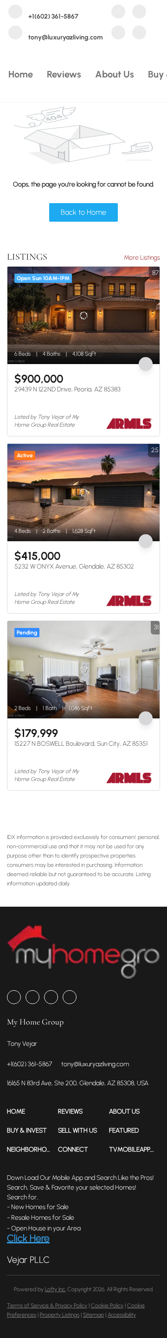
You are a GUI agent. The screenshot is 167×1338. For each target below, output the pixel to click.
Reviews (64, 74)
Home (20, 74)
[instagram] (118, 34)
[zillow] (139, 13)
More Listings (142, 258)
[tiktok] (139, 34)
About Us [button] (114, 74)
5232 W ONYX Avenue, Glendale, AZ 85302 (74, 566)
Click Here (28, 1238)
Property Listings (59, 1315)
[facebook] (118, 13)
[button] (32, 1111)
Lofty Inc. (55, 1289)
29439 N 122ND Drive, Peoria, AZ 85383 (67, 389)
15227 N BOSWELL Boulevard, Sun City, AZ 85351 (81, 744)
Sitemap (93, 1315)
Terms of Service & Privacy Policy (47, 1305)
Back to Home (83, 212)
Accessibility (122, 1315)
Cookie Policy (107, 1305)
